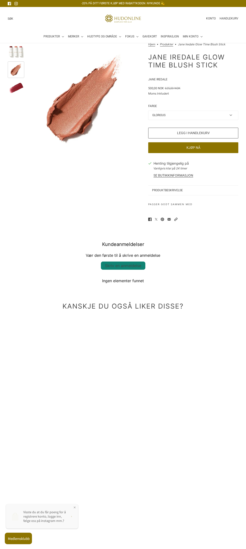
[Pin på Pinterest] (162, 219)
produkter (166, 44)
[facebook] (9, 3)
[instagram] (16, 3)
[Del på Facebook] (150, 219)
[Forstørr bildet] (83, 100)
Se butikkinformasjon (173, 175)
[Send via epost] (169, 219)
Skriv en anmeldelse (123, 265)
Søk (10, 18)
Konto (211, 18)
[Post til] (156, 219)
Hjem (151, 44)
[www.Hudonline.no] (123, 18)
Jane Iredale (157, 79)
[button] (175, 219)
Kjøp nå (193, 147)
